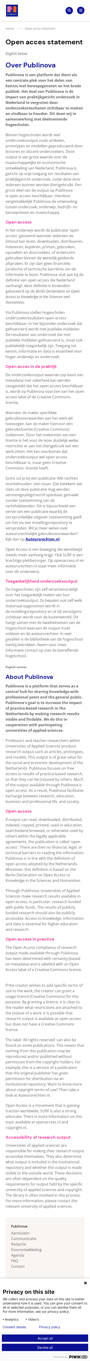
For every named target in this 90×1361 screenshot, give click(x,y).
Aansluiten (20, 1233)
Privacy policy (49, 1327)
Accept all (45, 1338)
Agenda (17, 1255)
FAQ (14, 1260)
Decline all (45, 1347)
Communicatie (23, 1238)
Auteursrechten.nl (43, 539)
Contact (18, 1266)
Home (10, 28)
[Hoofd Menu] (80, 10)
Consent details (14, 1327)
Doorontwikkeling (26, 1249)
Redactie (18, 1244)
